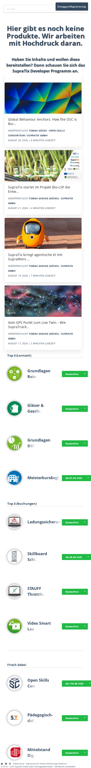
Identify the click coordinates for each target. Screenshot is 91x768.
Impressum (31, 763)
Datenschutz (19, 763)
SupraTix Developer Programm (41, 71)
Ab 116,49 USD (74, 683)
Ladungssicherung (45, 522)
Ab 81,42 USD (74, 478)
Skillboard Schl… (37, 556)
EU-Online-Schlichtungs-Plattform (51, 763)
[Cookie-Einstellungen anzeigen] (6, 763)
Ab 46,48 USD (74, 557)
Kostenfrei (72, 374)
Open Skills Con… (38, 683)
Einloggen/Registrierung (72, 6)
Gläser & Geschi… (35, 408)
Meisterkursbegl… (44, 477)
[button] (85, 374)
